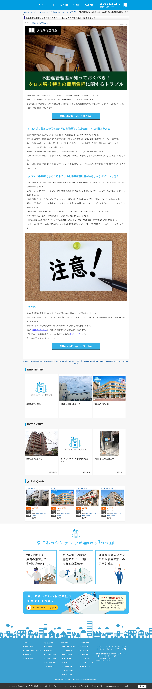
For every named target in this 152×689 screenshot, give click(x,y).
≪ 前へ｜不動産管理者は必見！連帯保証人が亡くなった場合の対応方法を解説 (48, 361)
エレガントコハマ (32, 488)
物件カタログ (67, 674)
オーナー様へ (51, 5)
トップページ (29, 646)
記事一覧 (79, 361)
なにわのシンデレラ (39, 330)
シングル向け (67, 666)
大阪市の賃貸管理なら (112, 648)
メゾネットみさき (82, 488)
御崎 (96, 513)
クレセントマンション (108, 488)
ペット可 (65, 662)
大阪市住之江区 (40, 513)
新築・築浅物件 (68, 654)
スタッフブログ (51, 658)
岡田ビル (54, 488)
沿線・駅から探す (68, 646)
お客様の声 (50, 666)
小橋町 (72, 513)
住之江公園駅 (86, 516)
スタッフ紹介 (51, 654)
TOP (41, 5)
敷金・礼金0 (66, 658)
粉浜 (46, 513)
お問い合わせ (75, 334)
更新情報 (49, 650)
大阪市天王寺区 (65, 513)
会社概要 (49, 646)
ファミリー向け (68, 670)
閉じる (142, 686)
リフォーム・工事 (86, 662)
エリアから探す (68, 650)
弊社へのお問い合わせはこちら (76, 116)
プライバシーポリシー (32, 650)
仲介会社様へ (64, 5)
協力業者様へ (89, 5)
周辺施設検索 (51, 662)
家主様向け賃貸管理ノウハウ (41, 23)
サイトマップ (29, 658)
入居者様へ (77, 5)
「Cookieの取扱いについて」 (113, 686)
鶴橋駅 (59, 516)
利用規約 (27, 654)
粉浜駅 (34, 516)
